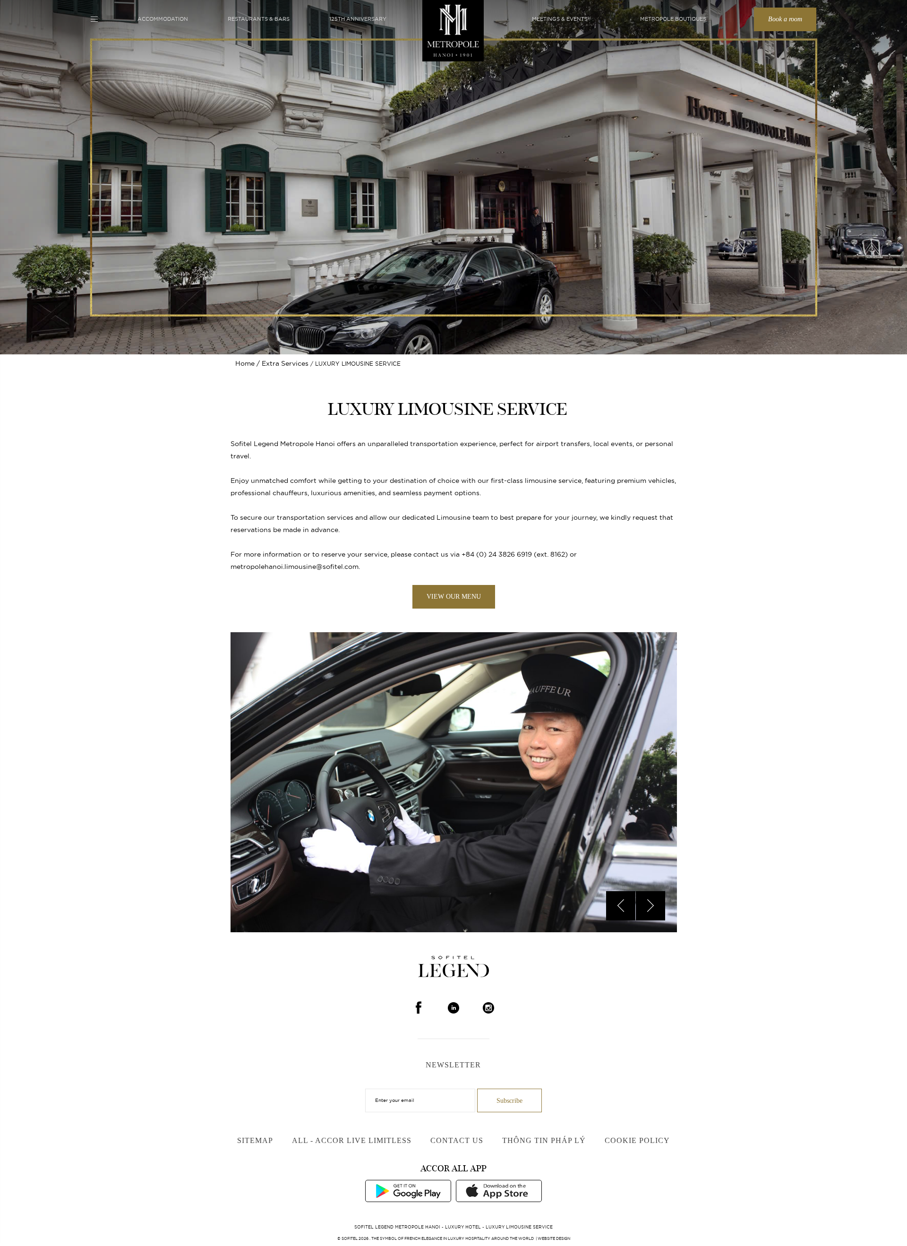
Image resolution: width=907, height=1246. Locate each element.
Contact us (456, 1140)
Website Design (554, 1238)
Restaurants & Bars (259, 19)
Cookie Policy (637, 1140)
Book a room (785, 19)
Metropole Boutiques (673, 19)
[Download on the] (498, 1190)
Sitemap (255, 1140)
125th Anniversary (357, 19)
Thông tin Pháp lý (544, 1140)
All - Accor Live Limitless (351, 1140)
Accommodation (162, 19)
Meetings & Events (560, 19)
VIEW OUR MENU (454, 596)
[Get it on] (408, 1190)
